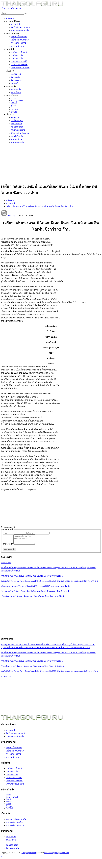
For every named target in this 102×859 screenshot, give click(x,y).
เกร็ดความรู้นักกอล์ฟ (15, 751)
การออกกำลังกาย (13, 754)
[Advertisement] (51, 163)
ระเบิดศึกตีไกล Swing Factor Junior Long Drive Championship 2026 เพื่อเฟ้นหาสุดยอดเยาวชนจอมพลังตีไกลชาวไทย (49, 581)
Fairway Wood (12, 797)
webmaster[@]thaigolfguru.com (56, 853)
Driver (8, 795)
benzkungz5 (12, 215)
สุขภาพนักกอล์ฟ (13, 757)
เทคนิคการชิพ (12, 774)
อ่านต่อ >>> (6, 563)
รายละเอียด (8, 544)
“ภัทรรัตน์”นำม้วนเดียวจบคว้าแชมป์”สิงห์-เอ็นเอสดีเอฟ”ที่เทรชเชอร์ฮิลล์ (32, 576)
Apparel (9, 806)
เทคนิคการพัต (12, 771)
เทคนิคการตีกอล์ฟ (14, 768)
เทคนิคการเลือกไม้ (14, 778)
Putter (8, 804)
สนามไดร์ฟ (11, 840)
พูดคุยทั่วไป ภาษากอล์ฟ (16, 819)
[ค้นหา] (25, 13)
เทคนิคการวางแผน (14, 781)
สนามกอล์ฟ (11, 837)
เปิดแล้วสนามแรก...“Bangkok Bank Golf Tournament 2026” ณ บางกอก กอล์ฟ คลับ (35, 586)
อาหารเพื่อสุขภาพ (14, 748)
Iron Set (9, 799)
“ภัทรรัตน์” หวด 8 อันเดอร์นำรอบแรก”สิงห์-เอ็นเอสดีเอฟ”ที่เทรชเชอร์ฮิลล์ (32, 596)
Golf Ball (9, 808)
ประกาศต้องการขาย (15, 825)
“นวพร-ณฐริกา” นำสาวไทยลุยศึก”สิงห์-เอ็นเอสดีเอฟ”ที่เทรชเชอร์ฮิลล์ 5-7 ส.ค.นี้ (35, 591)
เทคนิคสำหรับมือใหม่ (15, 784)
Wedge (8, 801)
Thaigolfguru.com (29, 853)
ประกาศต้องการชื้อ (14, 822)
